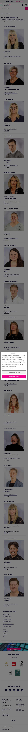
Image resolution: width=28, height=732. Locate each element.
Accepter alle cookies (14, 376)
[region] (14, 366)
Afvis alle (13, 353)
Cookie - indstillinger (14, 372)
